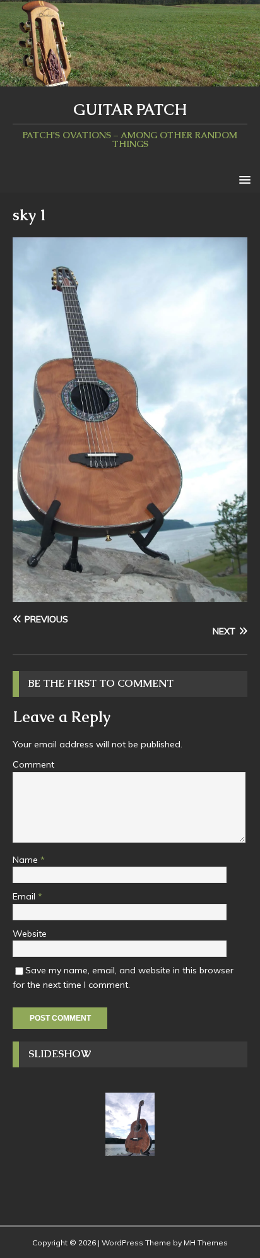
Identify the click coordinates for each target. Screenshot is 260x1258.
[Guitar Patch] (130, 79)
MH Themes (206, 1242)
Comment (33, 764)
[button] (242, 179)
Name (26, 859)
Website (30, 933)
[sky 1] (130, 595)
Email (25, 896)
